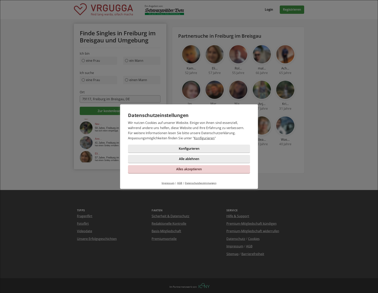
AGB (179, 183)
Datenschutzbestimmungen (200, 183)
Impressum (168, 183)
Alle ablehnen (189, 159)
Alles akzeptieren (189, 169)
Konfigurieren (204, 138)
